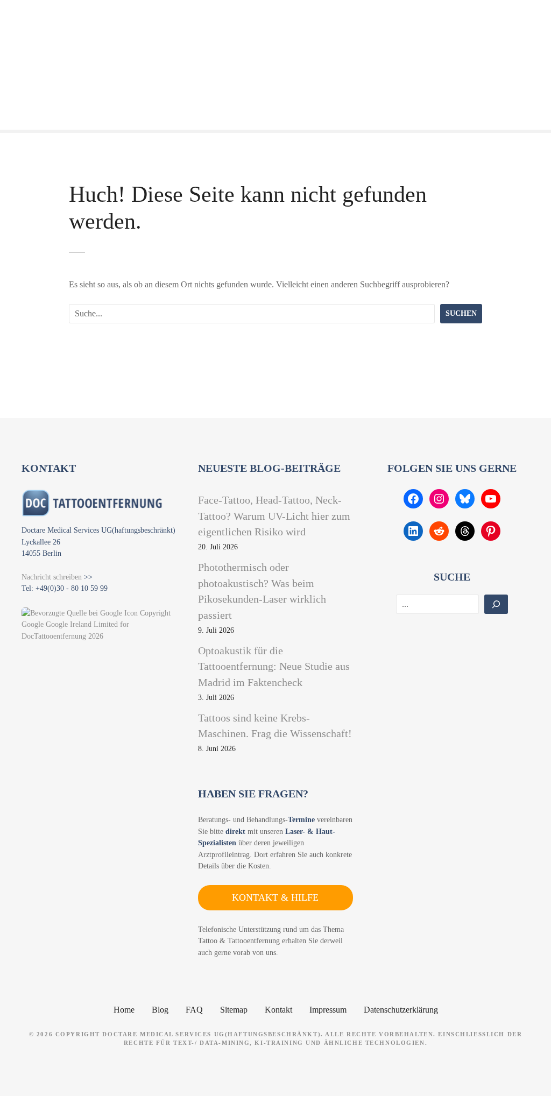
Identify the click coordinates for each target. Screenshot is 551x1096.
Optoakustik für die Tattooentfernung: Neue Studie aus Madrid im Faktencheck (274, 666)
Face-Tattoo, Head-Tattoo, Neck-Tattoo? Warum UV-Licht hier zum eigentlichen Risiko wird (274, 516)
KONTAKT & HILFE (275, 897)
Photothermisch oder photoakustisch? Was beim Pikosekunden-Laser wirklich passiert (262, 591)
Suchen (461, 313)
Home (124, 1009)
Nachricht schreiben (52, 576)
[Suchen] (496, 604)
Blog (160, 1009)
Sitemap (234, 1009)
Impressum (328, 1009)
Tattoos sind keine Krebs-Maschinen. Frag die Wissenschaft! (275, 726)
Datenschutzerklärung (401, 1009)
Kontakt (278, 1009)
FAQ (194, 1009)
